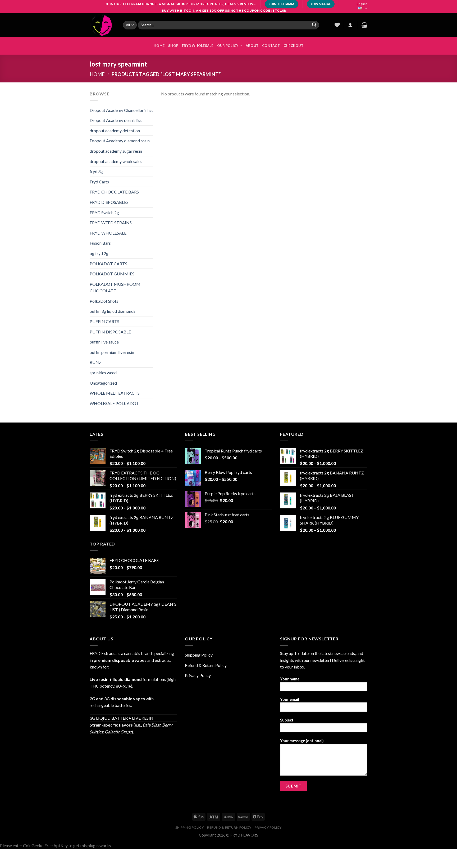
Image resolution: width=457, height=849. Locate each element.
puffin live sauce (104, 341)
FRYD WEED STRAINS (111, 222)
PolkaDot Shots (104, 300)
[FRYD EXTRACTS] (102, 25)
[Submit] (314, 24)
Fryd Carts (99, 181)
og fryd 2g (99, 253)
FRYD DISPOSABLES (109, 202)
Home (97, 74)
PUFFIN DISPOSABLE (110, 331)
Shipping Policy (199, 654)
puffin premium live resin (112, 352)
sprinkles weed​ (103, 372)
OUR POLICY (228, 45)
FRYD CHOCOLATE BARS (114, 191)
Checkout (293, 45)
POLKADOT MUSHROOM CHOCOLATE (115, 287)
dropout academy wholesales (116, 161)
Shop (173, 45)
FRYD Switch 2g (104, 212)
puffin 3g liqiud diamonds (112, 311)
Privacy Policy (198, 675)
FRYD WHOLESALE (197, 45)
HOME (159, 45)
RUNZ (96, 362)
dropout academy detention (115, 130)
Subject (287, 720)
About (252, 45)
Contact (271, 45)
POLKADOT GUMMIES (112, 273)
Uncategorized (103, 382)
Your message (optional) (302, 740)
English (362, 4)
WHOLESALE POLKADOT (114, 403)
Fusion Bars (100, 242)
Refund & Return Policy (206, 665)
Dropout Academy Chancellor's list (121, 110)
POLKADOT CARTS (108, 263)
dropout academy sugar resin (116, 150)
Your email (289, 699)
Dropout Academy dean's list (116, 120)
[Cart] (364, 25)
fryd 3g (96, 171)
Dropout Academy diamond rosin (120, 140)
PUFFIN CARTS (104, 321)
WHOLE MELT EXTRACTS (115, 392)
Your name (289, 679)
